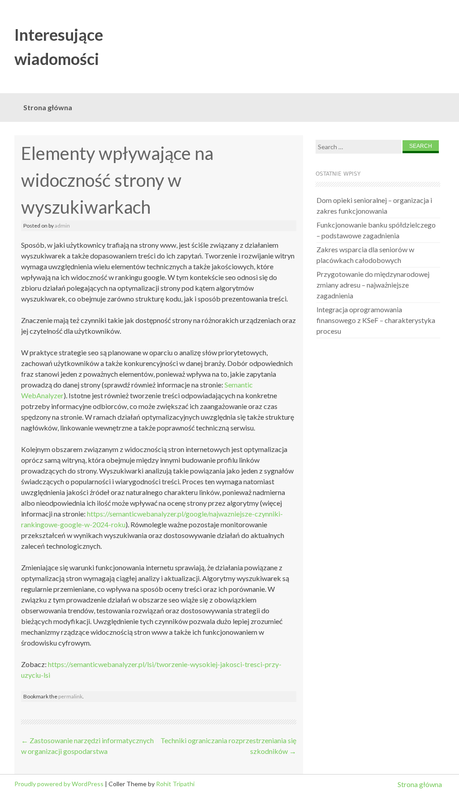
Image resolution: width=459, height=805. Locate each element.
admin (62, 225)
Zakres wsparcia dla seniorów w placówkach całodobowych (365, 254)
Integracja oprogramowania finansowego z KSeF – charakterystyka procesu (375, 320)
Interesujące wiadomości (58, 47)
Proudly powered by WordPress (59, 784)
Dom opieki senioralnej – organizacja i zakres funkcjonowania (374, 205)
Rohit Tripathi (175, 784)
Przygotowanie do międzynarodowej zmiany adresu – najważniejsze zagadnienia (372, 285)
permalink (70, 696)
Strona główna (47, 107)
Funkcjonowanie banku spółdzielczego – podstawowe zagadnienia (376, 230)
